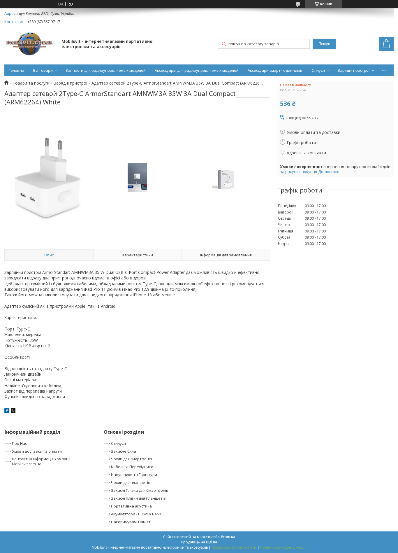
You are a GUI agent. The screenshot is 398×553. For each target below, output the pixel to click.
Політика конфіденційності (283, 547)
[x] (13, 411)
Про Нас (19, 443)
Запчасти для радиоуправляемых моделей (106, 70)
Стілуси (318, 70)
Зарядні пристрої (353, 70)
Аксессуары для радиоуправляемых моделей (197, 70)
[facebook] (6, 411)
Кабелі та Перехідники (132, 466)
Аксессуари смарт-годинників (275, 70)
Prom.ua (228, 536)
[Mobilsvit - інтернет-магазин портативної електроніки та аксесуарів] (30, 44)
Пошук (324, 44)
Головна (16, 70)
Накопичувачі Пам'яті (131, 521)
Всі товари (43, 70)
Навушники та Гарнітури (134, 474)
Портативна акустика (131, 506)
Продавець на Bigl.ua (199, 542)
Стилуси (118, 443)
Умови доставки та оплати (37, 451)
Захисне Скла (123, 451)
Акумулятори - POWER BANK (136, 514)
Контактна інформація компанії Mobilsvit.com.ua (41, 461)
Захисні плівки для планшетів (138, 498)
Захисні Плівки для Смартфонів (139, 490)
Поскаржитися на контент (234, 547)
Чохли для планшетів (130, 482)
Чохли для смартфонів (131, 458)
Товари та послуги (31, 83)
